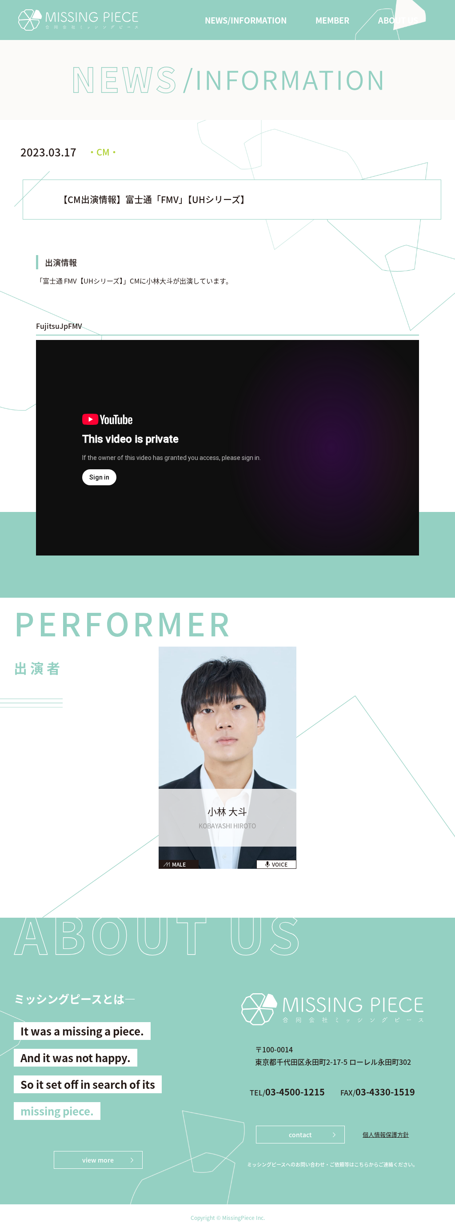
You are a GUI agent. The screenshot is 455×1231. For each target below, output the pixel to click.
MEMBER (332, 20)
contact (300, 1134)
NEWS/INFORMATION (246, 20)
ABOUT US (398, 20)
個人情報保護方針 (386, 1134)
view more (98, 1159)
